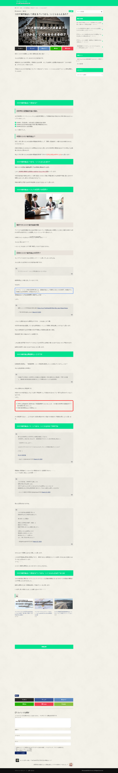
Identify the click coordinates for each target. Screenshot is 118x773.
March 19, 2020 (36, 312)
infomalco (92, 770)
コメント (18, 717)
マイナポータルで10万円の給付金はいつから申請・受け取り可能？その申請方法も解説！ (24, 613)
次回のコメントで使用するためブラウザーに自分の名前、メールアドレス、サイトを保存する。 (40, 747)
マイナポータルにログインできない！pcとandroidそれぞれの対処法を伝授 (43, 613)
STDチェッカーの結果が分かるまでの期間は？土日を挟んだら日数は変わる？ (88, 35)
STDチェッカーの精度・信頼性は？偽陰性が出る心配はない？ (88, 41)
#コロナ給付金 (22, 455)
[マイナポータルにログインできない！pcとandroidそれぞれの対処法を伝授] (44, 604)
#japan (62, 308)
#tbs (53, 308)
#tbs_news (57, 308)
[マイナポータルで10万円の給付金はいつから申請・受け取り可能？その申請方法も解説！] (24, 604)
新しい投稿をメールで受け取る (24, 750)
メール (17, 735)
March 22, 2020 (38, 459)
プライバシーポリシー (20, 770)
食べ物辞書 (80, 63)
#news (66, 308)
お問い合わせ (31, 770)
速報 (17, 695)
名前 (16, 729)
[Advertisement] (44, 85)
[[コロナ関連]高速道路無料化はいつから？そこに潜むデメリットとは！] (64, 604)
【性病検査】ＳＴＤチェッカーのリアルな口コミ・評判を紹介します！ (88, 46)
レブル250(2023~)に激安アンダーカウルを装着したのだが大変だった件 (88, 29)
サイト (16, 741)
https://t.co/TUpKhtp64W (44, 308)
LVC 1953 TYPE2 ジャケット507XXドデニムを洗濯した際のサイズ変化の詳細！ (88, 23)
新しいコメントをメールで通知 (24, 749)
